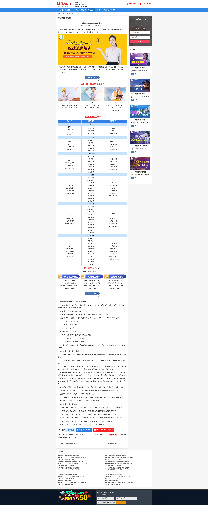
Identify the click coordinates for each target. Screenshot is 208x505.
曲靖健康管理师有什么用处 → (116, 444)
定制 (121, 502)
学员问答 (113, 10)
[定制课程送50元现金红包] (76, 495)
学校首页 (60, 10)
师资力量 (83, 10)
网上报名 (106, 10)
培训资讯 (60, 13)
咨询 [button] (133, 74)
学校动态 (90, 10)
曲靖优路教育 (70, 430)
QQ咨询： (103, 430)
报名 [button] (136, 74)
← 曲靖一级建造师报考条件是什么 (69, 444)
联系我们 (98, 10)
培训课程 (68, 10)
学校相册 (75, 10)
